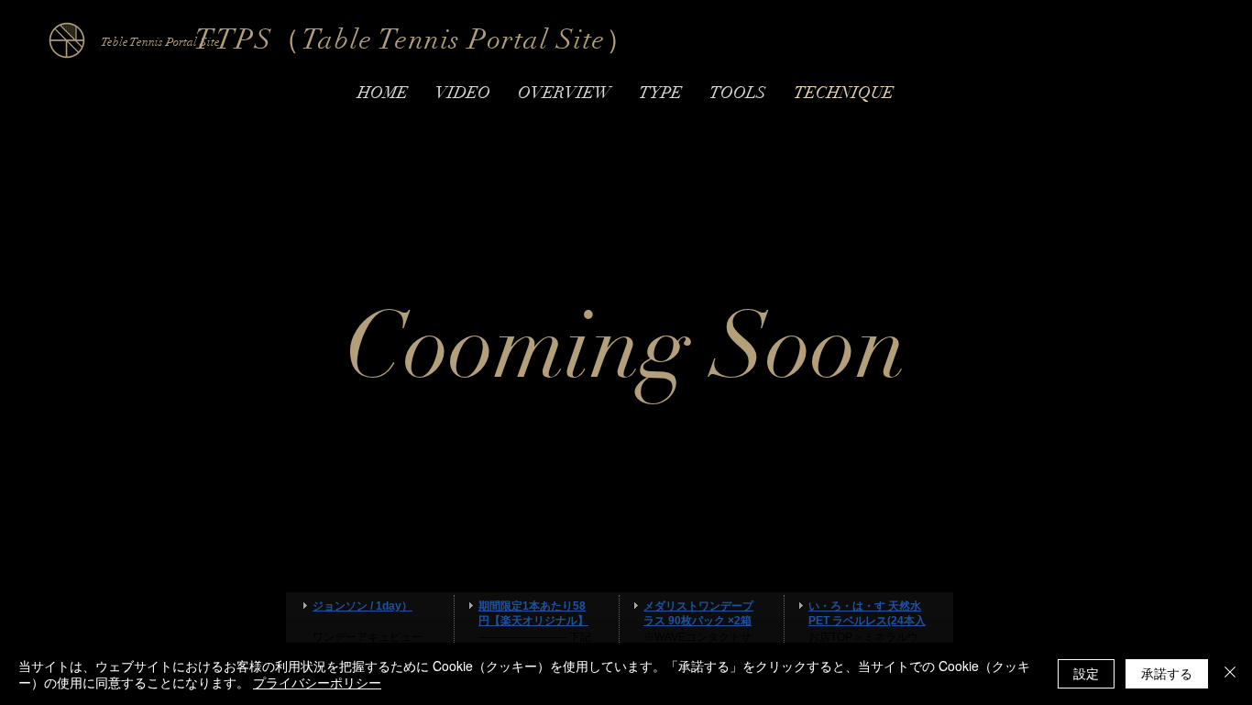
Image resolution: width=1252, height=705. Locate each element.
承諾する (1166, 673)
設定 (1086, 673)
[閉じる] (1230, 673)
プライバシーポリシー (317, 682)
